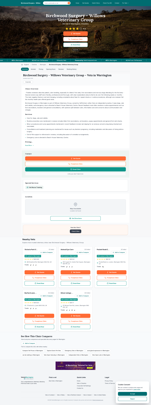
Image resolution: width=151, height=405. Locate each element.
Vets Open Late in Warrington (101, 355)
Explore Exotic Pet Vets (54, 350)
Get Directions (77, 218)
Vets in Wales (61, 395)
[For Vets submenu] (128, 3)
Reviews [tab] (61, 69)
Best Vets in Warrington (55, 381)
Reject (132, 399)
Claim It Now (75, 231)
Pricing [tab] (41, 69)
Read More (28, 145)
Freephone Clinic (77, 39)
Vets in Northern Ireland (74, 395)
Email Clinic (77, 169)
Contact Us (80, 388)
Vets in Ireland (87, 395)
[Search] (69, 3)
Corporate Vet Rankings (84, 385)
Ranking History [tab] (71, 69)
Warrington (43, 64)
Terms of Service (110, 383)
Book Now (76, 45)
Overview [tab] (25, 69)
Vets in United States (100, 395)
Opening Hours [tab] (50, 69)
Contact (117, 3)
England (26, 64)
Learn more (136, 389)
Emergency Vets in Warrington (74, 350)
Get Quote (76, 33)
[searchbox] (55, 3)
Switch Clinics (96, 3)
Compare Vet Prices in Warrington (32, 350)
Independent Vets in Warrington (78, 355)
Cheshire (34, 64)
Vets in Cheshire (81, 383)
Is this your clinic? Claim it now (75, 174)
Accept (132, 394)
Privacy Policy (109, 381)
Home (77, 3)
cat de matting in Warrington (31, 355)
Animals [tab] (33, 69)
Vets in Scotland (49, 395)
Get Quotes (85, 3)
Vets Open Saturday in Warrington (54, 355)
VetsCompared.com (98, 400)
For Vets (124, 3)
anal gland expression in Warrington (98, 350)
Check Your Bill (107, 3)
